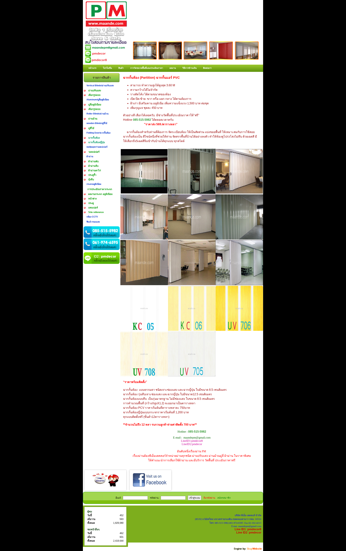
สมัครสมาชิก (224, 497)
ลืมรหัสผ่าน (209, 497)
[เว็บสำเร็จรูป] (248, 549)
